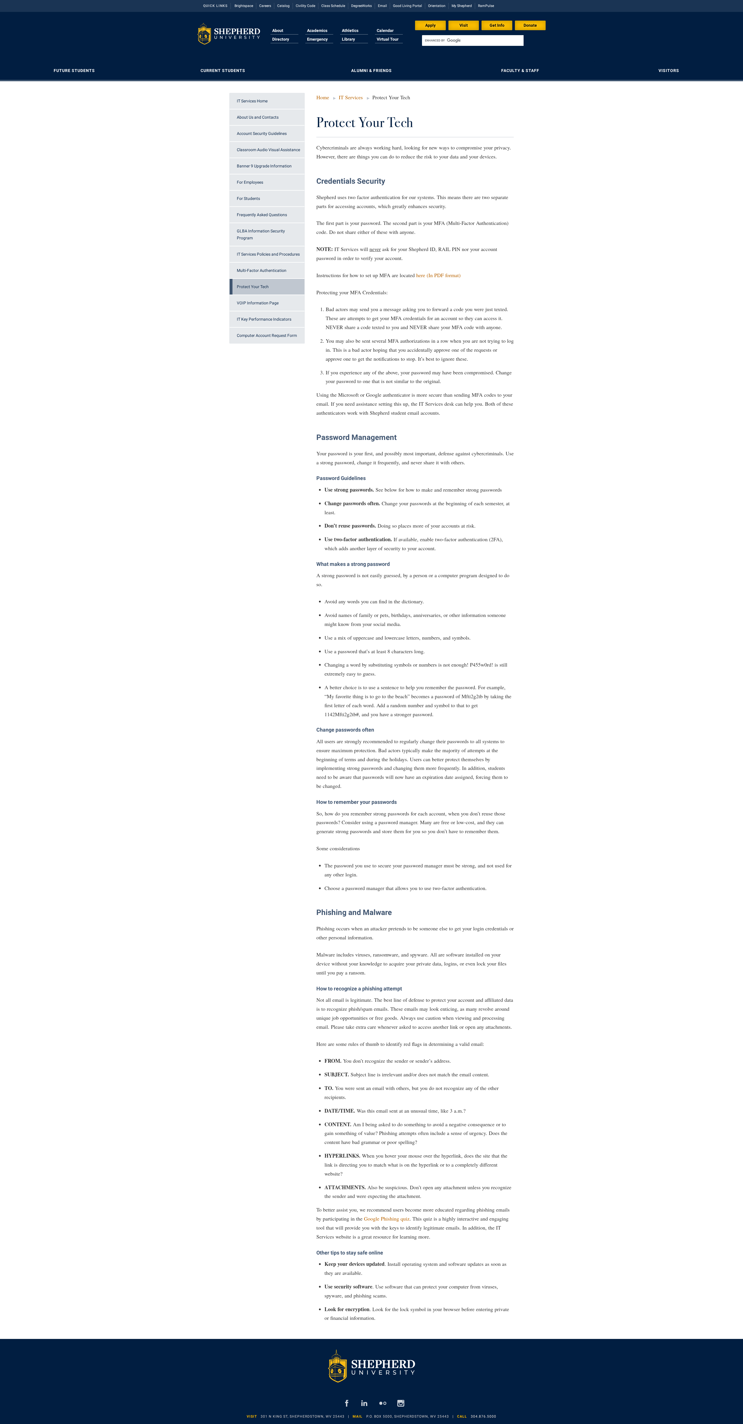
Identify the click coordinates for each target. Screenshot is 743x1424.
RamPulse (486, 6)
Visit (463, 25)
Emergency (317, 39)
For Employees (250, 182)
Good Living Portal (407, 6)
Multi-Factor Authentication (261, 270)
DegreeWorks (361, 6)
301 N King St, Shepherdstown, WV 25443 (303, 1416)
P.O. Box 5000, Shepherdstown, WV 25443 (407, 1416)
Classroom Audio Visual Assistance (268, 149)
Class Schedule (333, 6)
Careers (265, 6)
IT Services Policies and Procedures (268, 254)
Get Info (497, 25)
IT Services (351, 97)
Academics (317, 30)
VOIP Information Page (258, 303)
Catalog (283, 6)
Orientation (437, 6)
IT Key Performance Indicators (264, 319)
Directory (280, 39)
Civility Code (305, 6)
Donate (530, 25)
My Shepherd (462, 6)
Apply (430, 25)
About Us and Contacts (258, 117)
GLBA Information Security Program (261, 234)
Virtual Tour (387, 39)
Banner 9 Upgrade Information (264, 166)
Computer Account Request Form (267, 335)
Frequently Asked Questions (262, 214)
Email (382, 6)
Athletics (350, 30)
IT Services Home (252, 101)
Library (348, 39)
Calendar (385, 30)
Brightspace (244, 6)
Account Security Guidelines (262, 133)
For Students (248, 198)
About (277, 30)
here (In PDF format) (438, 275)
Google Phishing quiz (387, 1218)
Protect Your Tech (253, 286)
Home (322, 97)
